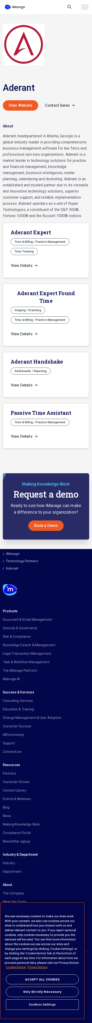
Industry (9, 863)
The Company (13, 893)
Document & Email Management (27, 619)
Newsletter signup (16, 841)
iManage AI (11, 679)
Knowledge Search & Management (29, 645)
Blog (6, 807)
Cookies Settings (42, 1004)
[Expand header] (85, 7)
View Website (20, 105)
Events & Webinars (17, 799)
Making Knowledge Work (21, 824)
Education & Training (18, 709)
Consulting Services (18, 701)
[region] (42, 960)
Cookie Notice (16, 967)
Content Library (14, 790)
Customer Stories (16, 782)
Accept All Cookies (42, 979)
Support (9, 743)
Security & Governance (20, 628)
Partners (9, 773)
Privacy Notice (37, 967)
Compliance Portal (17, 833)
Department (12, 871)
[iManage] (14, 7)
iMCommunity (13, 735)
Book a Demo (46, 525)
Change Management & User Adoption (32, 718)
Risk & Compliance (17, 636)
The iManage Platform (20, 670)
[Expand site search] (69, 7)
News (7, 816)
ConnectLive (12, 752)
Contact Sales (58, 105)
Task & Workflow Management (26, 662)
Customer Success (17, 726)
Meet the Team (14, 902)
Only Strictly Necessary (42, 992)
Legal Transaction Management (27, 653)
